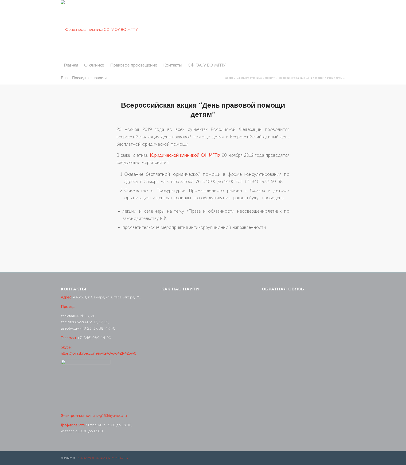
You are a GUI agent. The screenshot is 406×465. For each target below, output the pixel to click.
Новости (270, 77)
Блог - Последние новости (84, 77)
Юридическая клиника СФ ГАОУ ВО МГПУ (103, 458)
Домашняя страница (249, 77)
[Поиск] (342, 65)
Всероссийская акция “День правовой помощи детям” (203, 109)
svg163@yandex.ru (111, 415)
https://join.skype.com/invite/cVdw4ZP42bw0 (98, 353)
